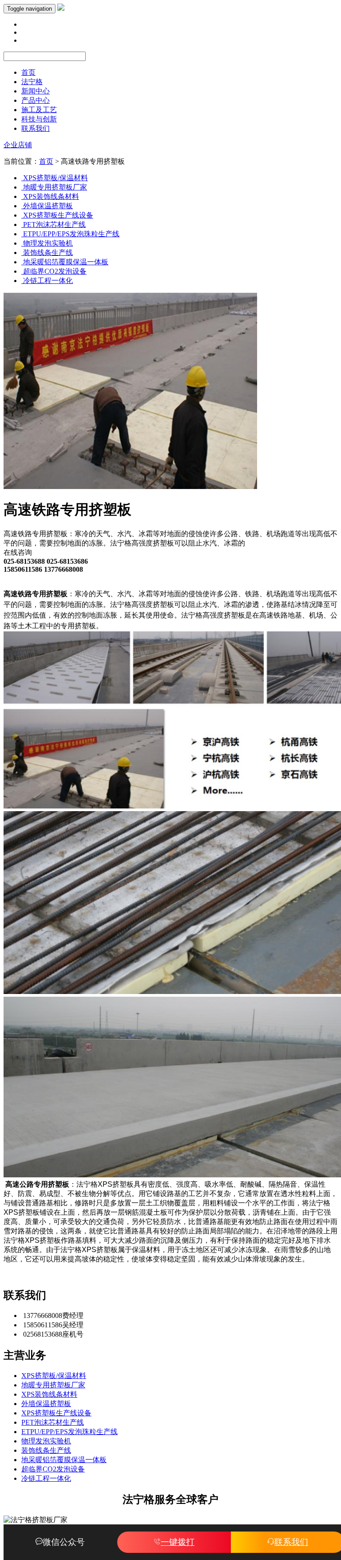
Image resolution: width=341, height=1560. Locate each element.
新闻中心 (35, 91)
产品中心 (35, 100)
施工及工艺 (39, 109)
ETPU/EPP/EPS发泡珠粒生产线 (69, 1431)
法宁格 (32, 81)
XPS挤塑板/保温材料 (53, 1375)
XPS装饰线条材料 (49, 1394)
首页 (28, 72)
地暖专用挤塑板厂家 (53, 1385)
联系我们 (35, 128)
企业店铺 (18, 145)
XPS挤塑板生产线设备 (56, 1413)
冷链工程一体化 (46, 1478)
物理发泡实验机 (46, 1441)
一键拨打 (177, 1542)
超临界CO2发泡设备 (53, 1469)
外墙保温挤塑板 (46, 1403)
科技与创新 (39, 119)
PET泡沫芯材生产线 (52, 1422)
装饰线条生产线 (46, 1450)
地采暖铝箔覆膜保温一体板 (64, 1459)
